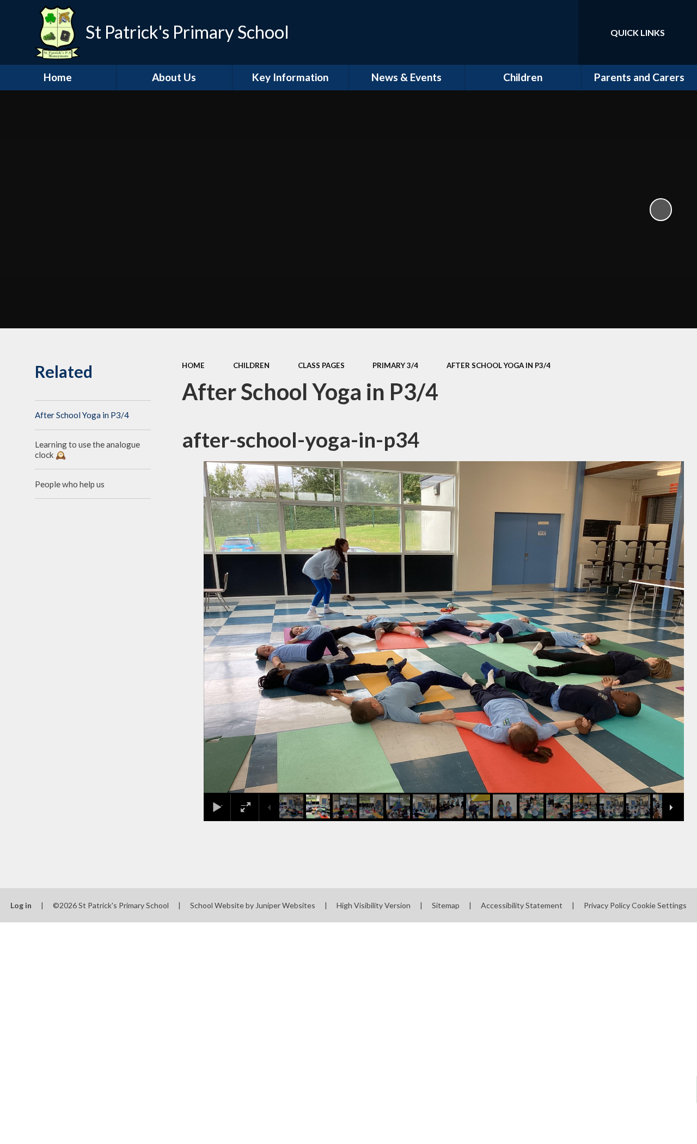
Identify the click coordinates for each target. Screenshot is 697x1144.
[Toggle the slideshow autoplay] (661, 209)
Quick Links (637, 32)
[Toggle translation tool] (524, 32)
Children (251, 365)
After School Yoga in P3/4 (499, 365)
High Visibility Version (374, 905)
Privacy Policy (607, 905)
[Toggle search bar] (560, 32)
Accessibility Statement (522, 905)
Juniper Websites (285, 905)
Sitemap (446, 905)
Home (193, 365)
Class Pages (321, 365)
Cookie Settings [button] (659, 905)
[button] (226, 626)
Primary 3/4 (395, 365)
